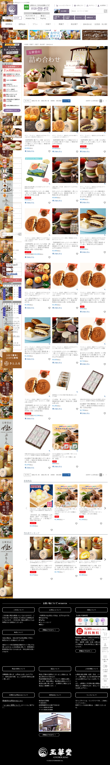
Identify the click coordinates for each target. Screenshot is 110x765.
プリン (35, 24)
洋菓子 (48, 24)
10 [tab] (58, 41)
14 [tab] (64, 41)
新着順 (53, 101)
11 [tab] (60, 41)
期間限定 (8, 24)
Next (105, 35)
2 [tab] (46, 41)
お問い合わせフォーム (9, 253)
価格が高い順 (45, 101)
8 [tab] (55, 41)
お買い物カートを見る (9, 259)
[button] (106, 100)
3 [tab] (48, 41)
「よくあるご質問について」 (11, 705)
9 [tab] (57, 41)
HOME (26, 44)
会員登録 (102, 5)
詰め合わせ (87, 24)
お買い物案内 (7, 247)
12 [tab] (61, 41)
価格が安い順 (36, 101)
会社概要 (6, 244)
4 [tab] (49, 41)
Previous (5, 35)
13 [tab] (63, 41)
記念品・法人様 (101, 24)
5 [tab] (51, 41)
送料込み (22, 24)
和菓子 (61, 24)
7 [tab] (54, 41)
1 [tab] (45, 41)
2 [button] (103, 101)
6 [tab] (52, 41)
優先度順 (58, 101)
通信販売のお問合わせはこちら (12, 700)
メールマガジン (7, 256)
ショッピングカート (65, 5)
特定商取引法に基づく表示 (11, 250)
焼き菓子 (74, 24)
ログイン (91, 5)
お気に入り (80, 5)
